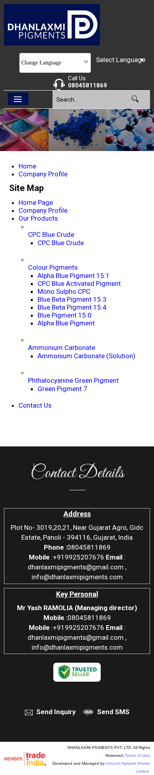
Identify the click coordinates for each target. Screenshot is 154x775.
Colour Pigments (53, 267)
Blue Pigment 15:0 (65, 315)
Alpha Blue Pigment (66, 323)
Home (27, 166)
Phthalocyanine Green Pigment (73, 380)
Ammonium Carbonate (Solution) (86, 356)
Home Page (36, 202)
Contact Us (35, 405)
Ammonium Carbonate (61, 348)
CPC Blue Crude (51, 234)
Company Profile (43, 174)
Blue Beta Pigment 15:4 (72, 307)
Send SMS (113, 712)
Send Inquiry (56, 712)
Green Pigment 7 (62, 389)
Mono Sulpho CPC (64, 291)
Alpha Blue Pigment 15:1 (74, 276)
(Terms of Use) (137, 755)
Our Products (38, 218)
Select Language (120, 60)
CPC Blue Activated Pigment (79, 283)
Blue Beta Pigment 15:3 (72, 299)
